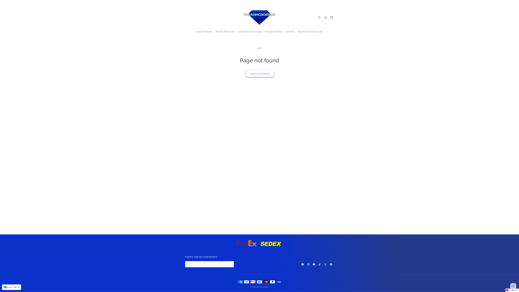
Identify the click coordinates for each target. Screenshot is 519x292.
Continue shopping (260, 73)
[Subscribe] (231, 264)
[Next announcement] (288, 2)
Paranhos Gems (263, 287)
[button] (319, 17)
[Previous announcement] (231, 2)
